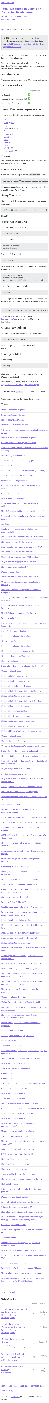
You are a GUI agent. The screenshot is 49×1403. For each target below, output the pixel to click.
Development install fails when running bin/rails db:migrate (20, 872)
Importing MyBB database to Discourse (17, 1113)
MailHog (7, 148)
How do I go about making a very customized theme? (22, 511)
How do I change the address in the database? (19, 613)
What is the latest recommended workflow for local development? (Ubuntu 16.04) (21, 974)
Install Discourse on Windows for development (19, 884)
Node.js (7, 142)
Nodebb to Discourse (9, 1184)
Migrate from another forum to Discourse (17, 721)
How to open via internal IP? (12, 420)
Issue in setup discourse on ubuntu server (17, 475)
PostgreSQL (9, 134)
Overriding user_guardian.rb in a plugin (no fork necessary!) (20, 583)
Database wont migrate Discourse (14, 1169)
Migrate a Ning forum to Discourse (15, 706)
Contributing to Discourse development (16, 866)
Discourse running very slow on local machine (19, 1103)
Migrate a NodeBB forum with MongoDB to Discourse (23, 701)
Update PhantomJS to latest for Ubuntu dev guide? (21, 1002)
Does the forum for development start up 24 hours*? (22, 1268)
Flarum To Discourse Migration (13, 631)
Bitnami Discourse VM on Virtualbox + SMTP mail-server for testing (24, 449)
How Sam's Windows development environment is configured (21, 591)
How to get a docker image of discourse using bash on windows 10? (22, 1142)
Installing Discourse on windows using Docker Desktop (23, 822)
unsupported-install (8, 1348)
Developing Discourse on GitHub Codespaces (19, 879)
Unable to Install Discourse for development (18, 438)
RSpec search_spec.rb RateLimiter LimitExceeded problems (21, 1190)
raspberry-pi (16, 1360)
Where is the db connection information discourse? (21, 1058)
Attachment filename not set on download (17, 1149)
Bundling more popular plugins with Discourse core (21, 907)
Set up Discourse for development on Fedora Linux (21, 751)
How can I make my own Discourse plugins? (19, 968)
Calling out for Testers (10, 641)
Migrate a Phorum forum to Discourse (16, 711)
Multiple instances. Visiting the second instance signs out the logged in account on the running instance (23, 1218)
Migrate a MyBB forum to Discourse (16, 696)
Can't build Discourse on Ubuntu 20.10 (16, 656)
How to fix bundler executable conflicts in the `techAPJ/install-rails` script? (19, 1016)
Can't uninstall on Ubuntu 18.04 (14, 1088)
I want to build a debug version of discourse (18, 1174)
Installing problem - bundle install (14, 1136)
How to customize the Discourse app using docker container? (21, 990)
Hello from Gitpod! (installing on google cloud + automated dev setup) (20, 1243)
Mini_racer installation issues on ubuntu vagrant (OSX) (23, 470)
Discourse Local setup (10, 572)
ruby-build (8, 125)
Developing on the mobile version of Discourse (20, 651)
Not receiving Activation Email (13, 455)
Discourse (15, 1397)
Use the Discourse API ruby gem (14, 741)
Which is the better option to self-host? (16, 1207)
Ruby (6, 128)
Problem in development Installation (15, 636)
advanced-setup (21, 1348)
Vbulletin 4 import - (9, 1237)
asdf (12, 123)
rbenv (6, 123)
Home (3, 1386)
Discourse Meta (7, 3)
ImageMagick (9, 151)
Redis (6, 140)
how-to (12, 19)
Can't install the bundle (10, 493)
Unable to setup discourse (11, 671)
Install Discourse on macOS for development (19, 938)
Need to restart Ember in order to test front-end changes (23, 756)
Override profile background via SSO (16, 480)
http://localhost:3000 (9, 319)
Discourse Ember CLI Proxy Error (15, 902)
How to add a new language (12, 498)
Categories (13, 1386)
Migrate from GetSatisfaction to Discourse (18, 920)
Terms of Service (37, 1386)
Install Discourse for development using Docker (20, 933)
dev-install (5, 19)
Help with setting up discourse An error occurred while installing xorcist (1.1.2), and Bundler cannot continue (23, 1279)
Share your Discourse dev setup (13, 415)
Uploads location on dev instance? (14, 997)
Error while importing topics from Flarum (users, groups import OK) (23, 624)
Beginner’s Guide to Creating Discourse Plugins (20, 385)
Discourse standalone (9, 661)
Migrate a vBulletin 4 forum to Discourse (17, 681)
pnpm (6, 145)
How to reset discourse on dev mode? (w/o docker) (21, 1179)
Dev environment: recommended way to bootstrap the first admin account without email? (24, 913)
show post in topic (8, 1292)
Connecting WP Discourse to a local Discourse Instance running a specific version (23, 890)
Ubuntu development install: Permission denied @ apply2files (21, 1024)
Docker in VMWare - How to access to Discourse (21, 963)
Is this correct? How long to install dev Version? (20, 577)
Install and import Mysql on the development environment (24, 1083)
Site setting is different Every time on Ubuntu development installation (24, 598)
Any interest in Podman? (11, 524)
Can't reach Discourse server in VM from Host (19, 557)
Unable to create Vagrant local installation (17, 1131)
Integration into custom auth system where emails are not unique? (23, 852)
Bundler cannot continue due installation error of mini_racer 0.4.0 (20, 530)
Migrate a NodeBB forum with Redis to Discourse (21, 691)
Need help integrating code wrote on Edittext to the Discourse (21, 844)
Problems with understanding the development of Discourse (20, 606)
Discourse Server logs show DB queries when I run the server (23, 949)
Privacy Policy (7, 1391)
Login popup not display (11, 804)
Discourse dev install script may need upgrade (19, 792)
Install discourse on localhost (12, 1030)
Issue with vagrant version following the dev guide (21, 1202)
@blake (19, 392)
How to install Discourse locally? (14, 567)
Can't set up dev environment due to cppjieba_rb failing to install (24, 486)
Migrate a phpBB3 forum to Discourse (16, 676)
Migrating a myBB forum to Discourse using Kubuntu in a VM (24, 1256)
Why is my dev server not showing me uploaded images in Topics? (24, 431)
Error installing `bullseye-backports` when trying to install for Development (24, 762)
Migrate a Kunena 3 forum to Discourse (17, 726)
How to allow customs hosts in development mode (21, 1273)
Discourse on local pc (9, 618)
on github (36, 399)
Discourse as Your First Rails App (14, 425)
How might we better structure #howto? (17, 542)
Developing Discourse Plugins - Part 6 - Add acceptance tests (23, 926)
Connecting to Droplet (10, 1073)
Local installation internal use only (14, 774)
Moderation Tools (8, 465)
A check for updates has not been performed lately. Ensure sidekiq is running (24, 1008)
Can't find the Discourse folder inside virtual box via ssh (23, 1108)
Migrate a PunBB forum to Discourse (16, 716)
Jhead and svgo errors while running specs (18, 460)
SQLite (7, 137)
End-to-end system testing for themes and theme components (20, 828)
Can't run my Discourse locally (13, 1225)
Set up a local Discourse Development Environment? (22, 666)
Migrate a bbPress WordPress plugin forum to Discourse (23, 731)
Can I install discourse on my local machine (18, 443)
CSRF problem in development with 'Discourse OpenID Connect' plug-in (23, 836)
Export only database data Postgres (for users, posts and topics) (23, 517)
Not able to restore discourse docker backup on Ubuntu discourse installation (23, 810)
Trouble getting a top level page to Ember (17, 1036)
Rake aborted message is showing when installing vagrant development (24, 1051)
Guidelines (24, 1386)
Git (5, 120)
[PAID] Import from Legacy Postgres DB (17, 1154)
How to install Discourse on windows (16, 1093)
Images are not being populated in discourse (18, 562)
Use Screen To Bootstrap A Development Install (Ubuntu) (24, 746)
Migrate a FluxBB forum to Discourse (16, 686)
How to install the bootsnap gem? (14, 1063)
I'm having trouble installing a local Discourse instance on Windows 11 (24, 798)
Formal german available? (11, 1040)
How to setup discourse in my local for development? (22, 537)
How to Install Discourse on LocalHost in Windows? (22, 1250)
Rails (6, 131)
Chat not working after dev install (14, 897)
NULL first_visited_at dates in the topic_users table (21, 1212)
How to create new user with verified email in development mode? (19, 1124)
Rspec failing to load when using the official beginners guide (22, 504)
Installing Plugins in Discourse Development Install (21, 787)
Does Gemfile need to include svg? (15, 1159)
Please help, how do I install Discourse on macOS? (21, 547)
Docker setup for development (13, 410)
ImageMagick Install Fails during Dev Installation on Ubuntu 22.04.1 (22, 780)
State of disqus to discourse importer (15, 1068)
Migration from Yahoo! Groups (13, 1263)
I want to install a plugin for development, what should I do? (23, 1231)
